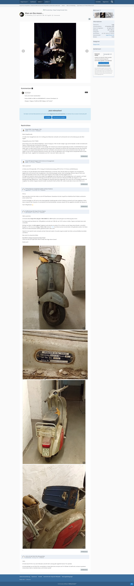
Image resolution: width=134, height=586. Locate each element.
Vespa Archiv (96, 44)
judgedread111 (28, 190)
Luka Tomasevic (28, 212)
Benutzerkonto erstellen (59, 117)
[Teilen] (89, 19)
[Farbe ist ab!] (108, 15)
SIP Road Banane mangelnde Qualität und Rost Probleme (39, 189)
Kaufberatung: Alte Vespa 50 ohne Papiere (35, 211)
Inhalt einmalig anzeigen (103, 63)
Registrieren (106, 1)
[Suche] (112, 1)
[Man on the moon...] (102, 15)
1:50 (52, 227)
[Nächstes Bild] (87, 51)
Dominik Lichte (28, 557)
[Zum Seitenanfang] (131, 584)
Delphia (26, 130)
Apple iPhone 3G (110, 35)
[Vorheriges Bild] (23, 51)
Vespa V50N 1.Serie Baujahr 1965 (33, 129)
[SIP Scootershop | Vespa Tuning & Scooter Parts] (55, 10)
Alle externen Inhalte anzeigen (104, 65)
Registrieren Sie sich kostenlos (57, 114)
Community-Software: (67, 584)
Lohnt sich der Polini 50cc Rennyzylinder (35, 556)
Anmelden (98, 1)
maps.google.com (107, 54)
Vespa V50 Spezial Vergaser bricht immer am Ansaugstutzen (39, 161)
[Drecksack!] (97, 15)
